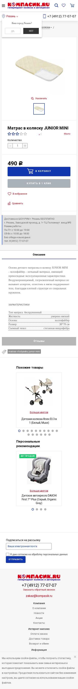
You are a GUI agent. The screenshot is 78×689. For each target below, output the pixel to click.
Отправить (16, 559)
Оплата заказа (39, 633)
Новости (39, 613)
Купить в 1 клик (39, 183)
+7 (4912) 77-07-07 (61, 16)
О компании (39, 608)
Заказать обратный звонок (39, 589)
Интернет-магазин (39, 628)
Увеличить (41, 98)
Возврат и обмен (39, 643)
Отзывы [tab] (39, 341)
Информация (39, 649)
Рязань (11, 16)
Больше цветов (39, 412)
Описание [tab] (39, 254)
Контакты (39, 622)
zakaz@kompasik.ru (39, 596)
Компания (39, 603)
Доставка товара (39, 638)
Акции (39, 618)
